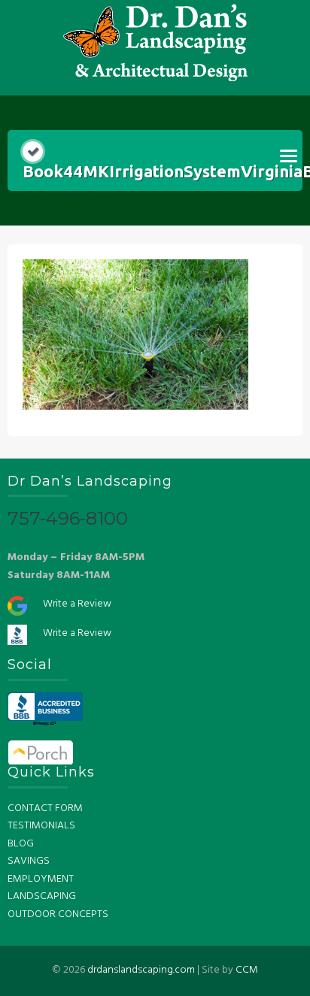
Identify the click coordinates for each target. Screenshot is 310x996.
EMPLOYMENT (41, 879)
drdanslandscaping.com (141, 970)
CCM (247, 970)
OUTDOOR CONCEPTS (58, 914)
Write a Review (77, 604)
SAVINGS (29, 861)
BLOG (21, 843)
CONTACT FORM (45, 808)
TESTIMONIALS (41, 825)
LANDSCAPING (42, 896)
